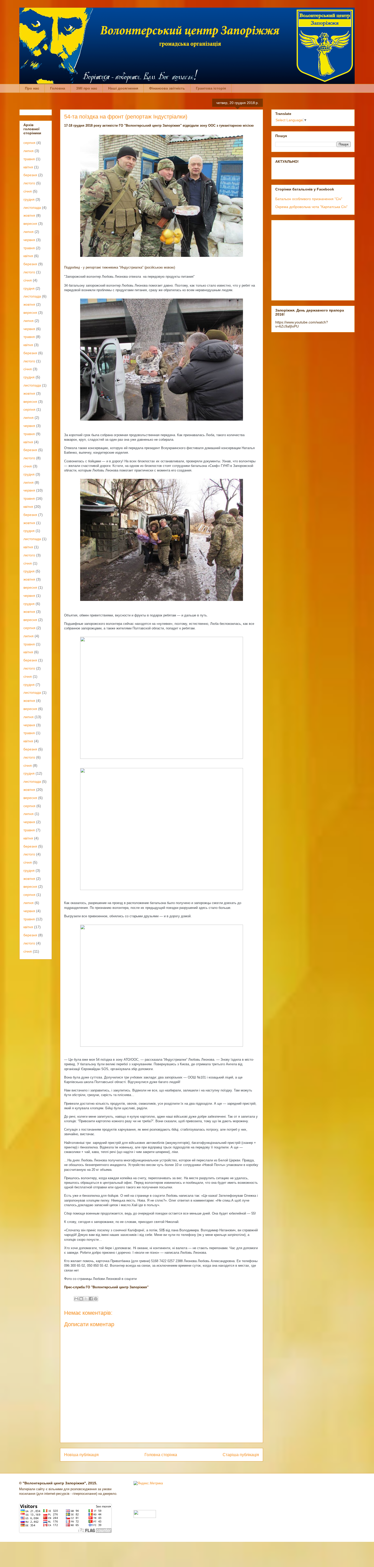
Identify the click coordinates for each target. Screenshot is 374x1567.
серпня (29, 143)
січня (27, 191)
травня (29, 159)
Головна (57, 88)
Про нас (32, 88)
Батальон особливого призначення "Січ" (308, 199)
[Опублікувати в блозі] (81, 1298)
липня (28, 151)
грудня (29, 199)
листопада (32, 207)
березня (30, 175)
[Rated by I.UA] (145, 1517)
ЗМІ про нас (86, 88)
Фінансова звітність (167, 88)
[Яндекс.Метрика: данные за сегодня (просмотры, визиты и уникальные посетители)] (148, 1483)
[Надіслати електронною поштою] (76, 1298)
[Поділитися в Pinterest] (95, 1298)
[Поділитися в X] (86, 1298)
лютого (29, 183)
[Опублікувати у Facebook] (90, 1298)
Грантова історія (211, 88)
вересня (30, 223)
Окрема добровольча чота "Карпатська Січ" (311, 207)
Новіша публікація (81, 1455)
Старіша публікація (241, 1455)
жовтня (29, 215)
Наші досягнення (123, 88)
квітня (28, 167)
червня (29, 240)
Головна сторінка (161, 1455)
